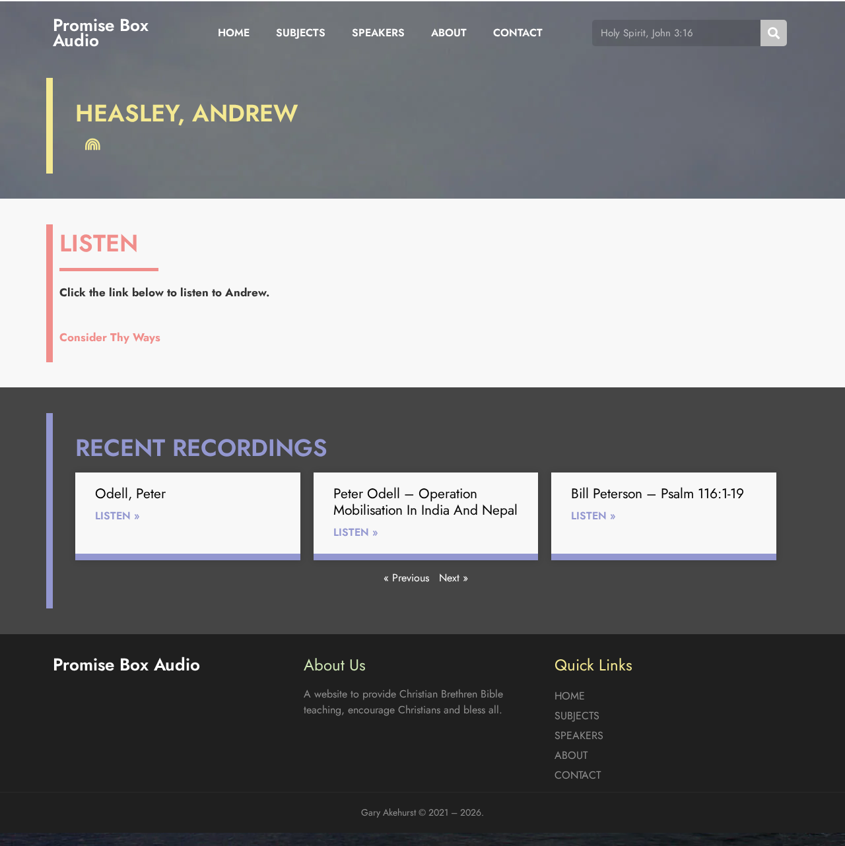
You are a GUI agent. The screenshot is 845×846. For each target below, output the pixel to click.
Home (234, 32)
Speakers (378, 32)
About (449, 32)
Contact (518, 32)
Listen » (117, 515)
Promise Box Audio (101, 33)
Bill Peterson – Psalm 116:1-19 (657, 494)
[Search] (773, 33)
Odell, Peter (130, 494)
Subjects (300, 32)
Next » (453, 577)
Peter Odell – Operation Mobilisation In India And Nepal (425, 502)
